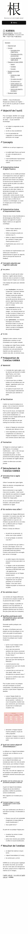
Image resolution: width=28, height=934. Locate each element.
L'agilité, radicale (7, 875)
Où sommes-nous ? (15, 81)
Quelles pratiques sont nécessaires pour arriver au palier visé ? (17, 85)
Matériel (13, 64)
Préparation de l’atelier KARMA (15, 62)
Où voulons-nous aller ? (16, 79)
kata (12, 36)
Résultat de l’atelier (12, 93)
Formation (13, 69)
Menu (15, 23)
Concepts (10, 48)
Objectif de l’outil (12, 45)
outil (9, 36)
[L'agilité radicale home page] (14, 15)
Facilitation (13, 66)
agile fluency (18, 36)
